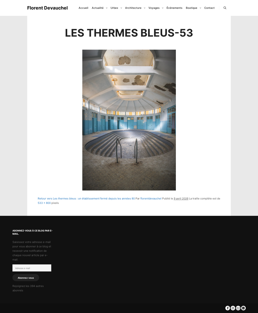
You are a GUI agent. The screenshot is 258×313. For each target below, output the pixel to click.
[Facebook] (227, 308)
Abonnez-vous (26, 277)
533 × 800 (44, 203)
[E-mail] (238, 308)
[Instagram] (233, 308)
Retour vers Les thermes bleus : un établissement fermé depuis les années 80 (86, 198)
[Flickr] (243, 308)
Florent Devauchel (44, 8)
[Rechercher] (225, 8)
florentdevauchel (150, 198)
